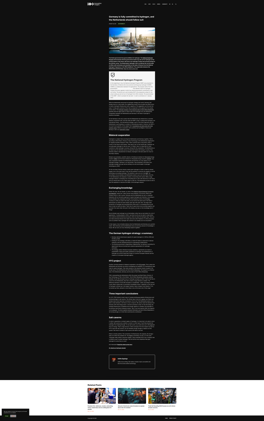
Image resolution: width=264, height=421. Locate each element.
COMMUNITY (164, 4)
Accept (6, 416)
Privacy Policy (172, 418)
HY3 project (142, 264)
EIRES (115, 158)
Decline (13, 416)
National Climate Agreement (125, 88)
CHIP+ (149, 4)
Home (166, 418)
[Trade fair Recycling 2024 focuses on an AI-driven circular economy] (162, 396)
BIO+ (146, 4)
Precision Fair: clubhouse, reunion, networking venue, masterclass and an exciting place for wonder (100, 407)
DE (169, 4)
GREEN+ (158, 4)
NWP (146, 173)
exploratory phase (124, 129)
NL (172, 4)
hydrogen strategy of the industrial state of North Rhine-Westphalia (136, 109)
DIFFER (149, 158)
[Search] (175, 4)
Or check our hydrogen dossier (117, 348)
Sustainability (121, 23)
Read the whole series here (131, 68)
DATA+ (154, 4)
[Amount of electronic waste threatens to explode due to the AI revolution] (132, 396)
